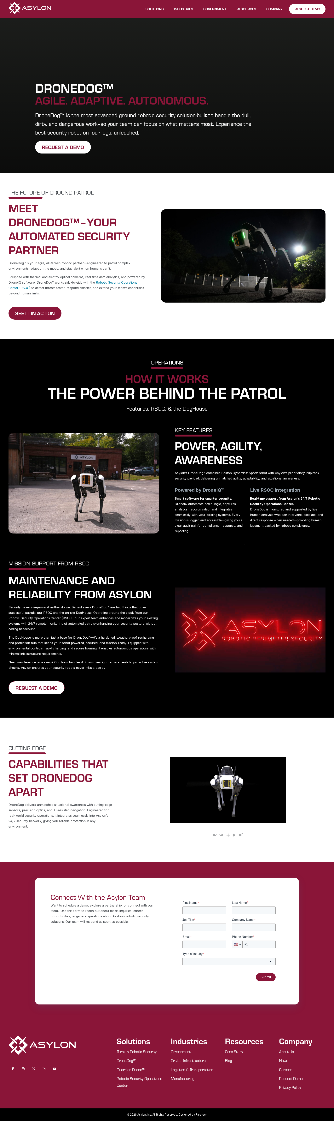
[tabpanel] (216, 507)
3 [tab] (256, 545)
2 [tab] (250, 545)
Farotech (201, 1114)
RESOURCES (246, 9)
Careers (285, 1069)
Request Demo (291, 1078)
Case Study (234, 1051)
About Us (286, 1051)
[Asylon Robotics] (30, 9)
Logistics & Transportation (192, 1069)
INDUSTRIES (183, 9)
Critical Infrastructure (188, 1060)
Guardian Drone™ (131, 1069)
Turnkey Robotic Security (137, 1051)
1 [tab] (244, 545)
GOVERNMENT (214, 9)
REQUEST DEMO (307, 9)
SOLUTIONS (155, 9)
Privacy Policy (290, 1087)
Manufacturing (182, 1078)
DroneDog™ (126, 1060)
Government (181, 1051)
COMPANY (274, 9)
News (283, 1060)
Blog (228, 1060)
